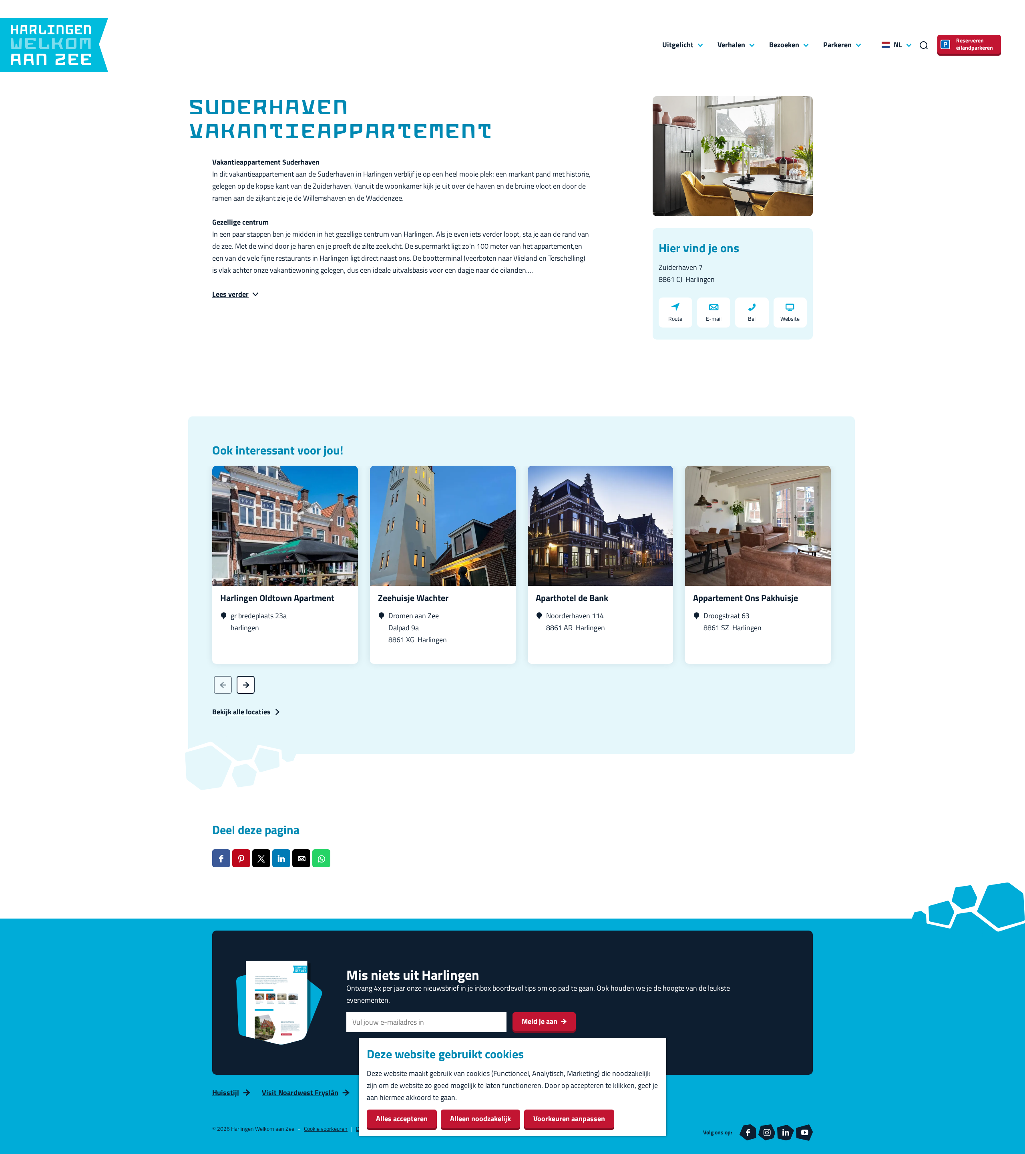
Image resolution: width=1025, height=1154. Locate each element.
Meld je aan (539, 1021)
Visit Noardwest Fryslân (300, 1092)
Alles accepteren (402, 1118)
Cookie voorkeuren (326, 1128)
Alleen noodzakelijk (480, 1118)
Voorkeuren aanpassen (569, 1118)
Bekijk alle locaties (241, 711)
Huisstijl (225, 1092)
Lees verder (230, 294)
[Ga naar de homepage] (54, 45)
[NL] (886, 45)
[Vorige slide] (223, 685)
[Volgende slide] (246, 685)
